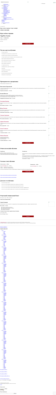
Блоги (1, 384)
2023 (2, 246)
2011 (2, 359)
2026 (2, 230)
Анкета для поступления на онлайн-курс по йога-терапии (8, 175)
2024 (2, 240)
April (4, 245)
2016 (2, 311)
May (4, 244)
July (4, 251)
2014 (2, 330)
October (5, 257)
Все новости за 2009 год (3, 371)
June (4, 232)
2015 (2, 320)
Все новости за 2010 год (3, 369)
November (5, 241)
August (4, 231)
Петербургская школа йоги (5, 22)
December (5, 235)
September (5, 236)
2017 (2, 301)
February (5, 234)
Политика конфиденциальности (4, 378)
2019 (2, 282)
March (4, 233)
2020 (2, 272)
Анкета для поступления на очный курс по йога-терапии (8, 177)
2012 (2, 349)
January (5, 254)
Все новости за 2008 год (3, 373)
